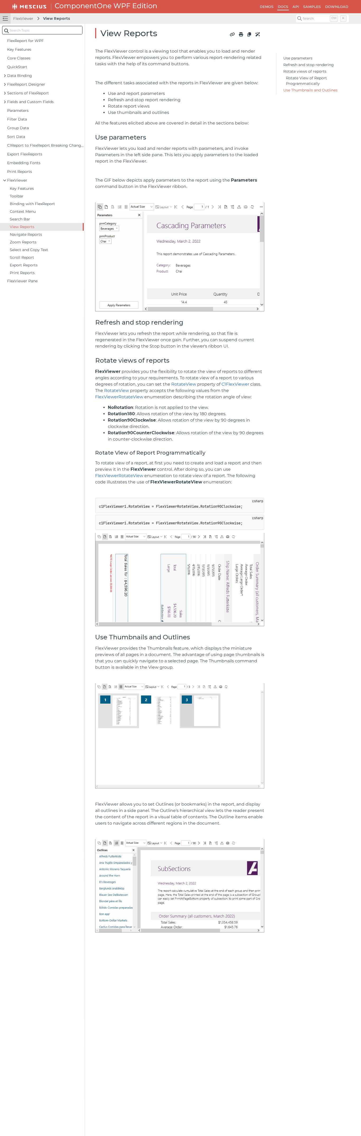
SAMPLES (312, 6)
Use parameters (297, 58)
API (296, 6)
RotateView (183, 384)
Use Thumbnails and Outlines (310, 90)
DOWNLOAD (336, 6)
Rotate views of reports (304, 71)
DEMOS (267, 6)
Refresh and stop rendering (308, 64)
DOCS (283, 6)
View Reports (56, 18)
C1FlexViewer (235, 384)
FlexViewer (23, 18)
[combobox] (42, 30)
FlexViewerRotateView (119, 396)
